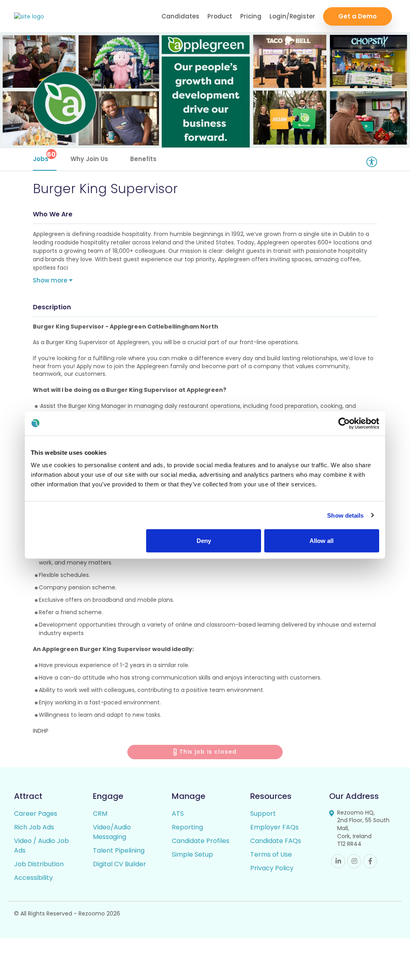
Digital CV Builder (119, 864)
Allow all (322, 540)
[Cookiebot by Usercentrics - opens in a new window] (344, 423)
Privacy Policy (271, 868)
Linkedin (338, 861)
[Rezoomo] (29, 16)
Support (263, 813)
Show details (345, 515)
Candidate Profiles (200, 840)
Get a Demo (357, 16)
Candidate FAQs (275, 840)
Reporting (187, 827)
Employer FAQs (274, 827)
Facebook (370, 861)
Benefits (143, 159)
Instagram (354, 861)
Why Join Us (89, 159)
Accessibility (33, 877)
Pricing (250, 16)
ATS (178, 813)
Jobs (44, 156)
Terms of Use (271, 854)
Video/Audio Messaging (112, 832)
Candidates (180, 16)
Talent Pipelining (119, 850)
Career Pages (35, 813)
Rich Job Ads (34, 827)
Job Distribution (39, 864)
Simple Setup (192, 854)
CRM (100, 813)
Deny (204, 540)
